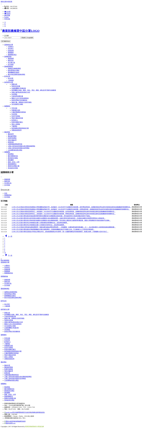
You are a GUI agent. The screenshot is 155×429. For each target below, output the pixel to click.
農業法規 (14, 84)
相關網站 (7, 152)
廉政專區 (7, 132)
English (6, 17)
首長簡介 (11, 48)
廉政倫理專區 (12, 136)
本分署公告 (11, 62)
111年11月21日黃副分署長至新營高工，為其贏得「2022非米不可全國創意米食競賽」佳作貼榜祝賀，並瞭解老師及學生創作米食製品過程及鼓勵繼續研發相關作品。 (64, 211)
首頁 (5, 193)
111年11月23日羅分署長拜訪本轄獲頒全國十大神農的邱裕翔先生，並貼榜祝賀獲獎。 (38, 225)
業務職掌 (11, 52)
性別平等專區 (15, 116)
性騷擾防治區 (15, 110)
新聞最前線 (7, 56)
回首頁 (8, 13)
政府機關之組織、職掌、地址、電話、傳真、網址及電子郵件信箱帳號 (33, 90)
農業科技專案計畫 (13, 166)
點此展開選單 (5, 260)
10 (5, 252)
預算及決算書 (15, 86)
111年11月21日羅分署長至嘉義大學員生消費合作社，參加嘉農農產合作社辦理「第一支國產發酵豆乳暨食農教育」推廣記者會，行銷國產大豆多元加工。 (60, 231)
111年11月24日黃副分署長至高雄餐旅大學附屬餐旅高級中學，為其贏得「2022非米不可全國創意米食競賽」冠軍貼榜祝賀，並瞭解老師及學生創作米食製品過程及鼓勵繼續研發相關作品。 (71, 209)
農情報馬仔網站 (13, 158)
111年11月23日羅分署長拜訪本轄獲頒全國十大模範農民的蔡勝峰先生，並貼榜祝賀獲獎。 (40, 222)
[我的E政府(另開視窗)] (9, 423)
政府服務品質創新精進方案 (20, 128)
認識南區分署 (8, 44)
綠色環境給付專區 (13, 70)
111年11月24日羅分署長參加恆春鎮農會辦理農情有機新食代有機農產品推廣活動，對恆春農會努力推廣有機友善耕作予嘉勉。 (51, 216)
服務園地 (7, 106)
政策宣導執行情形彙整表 (19, 100)
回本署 (8, 11)
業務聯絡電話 (12, 54)
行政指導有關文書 (17, 96)
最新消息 (11, 60)
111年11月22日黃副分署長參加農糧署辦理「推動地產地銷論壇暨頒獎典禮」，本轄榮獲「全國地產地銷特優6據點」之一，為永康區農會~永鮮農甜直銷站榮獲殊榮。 (64, 227)
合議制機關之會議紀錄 (18, 88)
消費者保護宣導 (16, 130)
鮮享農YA (14, 120)
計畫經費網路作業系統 (18, 112)
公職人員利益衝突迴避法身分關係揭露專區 (21, 146)
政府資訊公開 (8, 82)
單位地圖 (15, 412)
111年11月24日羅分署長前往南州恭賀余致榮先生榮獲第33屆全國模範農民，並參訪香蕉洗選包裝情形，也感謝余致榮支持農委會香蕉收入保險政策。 (59, 218)
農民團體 (11, 160)
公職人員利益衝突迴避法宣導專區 (18, 148)
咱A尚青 (10, 78)
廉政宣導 (11, 134)
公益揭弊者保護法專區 (15, 150)
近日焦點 (11, 64)
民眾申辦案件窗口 (17, 122)
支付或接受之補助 (17, 104)
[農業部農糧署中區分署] (20, 30)
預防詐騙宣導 (12, 140)
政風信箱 (11, 142)
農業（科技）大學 (13, 162)
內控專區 (14, 94)
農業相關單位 (12, 164)
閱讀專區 (11, 154)
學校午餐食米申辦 (17, 118)
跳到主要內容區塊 (6, 1)
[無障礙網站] (14, 421)
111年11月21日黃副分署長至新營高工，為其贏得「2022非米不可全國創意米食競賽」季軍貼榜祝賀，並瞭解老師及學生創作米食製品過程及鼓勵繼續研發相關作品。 (64, 213)
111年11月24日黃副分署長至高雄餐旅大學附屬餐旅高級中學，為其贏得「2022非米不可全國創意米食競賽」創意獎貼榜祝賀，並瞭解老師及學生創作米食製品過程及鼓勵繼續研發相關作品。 (71, 207)
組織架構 (11, 50)
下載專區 (14, 126)
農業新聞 (11, 58)
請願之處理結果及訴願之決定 (20, 92)
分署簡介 (11, 46)
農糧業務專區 (8, 66)
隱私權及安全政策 (24, 412)
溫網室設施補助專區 (14, 68)
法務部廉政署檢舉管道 (15, 144)
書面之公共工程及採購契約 (20, 98)
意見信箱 (7, 19)
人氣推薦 (11, 80)
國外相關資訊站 (13, 156)
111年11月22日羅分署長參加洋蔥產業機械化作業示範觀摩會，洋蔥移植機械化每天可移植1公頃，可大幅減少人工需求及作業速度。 (53, 229)
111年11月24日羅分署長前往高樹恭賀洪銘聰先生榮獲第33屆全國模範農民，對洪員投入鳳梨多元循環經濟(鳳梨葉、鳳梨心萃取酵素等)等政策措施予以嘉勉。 (61, 220)
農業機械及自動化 (13, 72)
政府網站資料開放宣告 (37, 412)
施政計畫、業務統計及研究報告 (21, 102)
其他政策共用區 (13, 168)
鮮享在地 (7, 76)
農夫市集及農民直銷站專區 (16, 74)
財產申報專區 (12, 138)
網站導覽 (7, 15)
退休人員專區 (15, 124)
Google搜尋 (30, 37)
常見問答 (14, 114)
